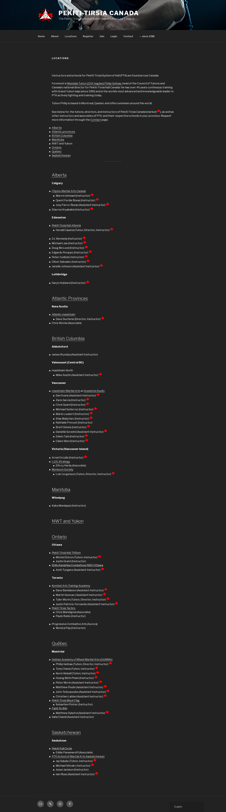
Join (102, 36)
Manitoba (58, 139)
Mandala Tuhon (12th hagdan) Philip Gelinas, (94, 83)
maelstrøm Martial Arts (66, 390)
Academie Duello (94, 390)
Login (114, 36)
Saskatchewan (61, 155)
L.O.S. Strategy (61, 461)
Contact (128, 36)
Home (41, 36)
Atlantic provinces (63, 131)
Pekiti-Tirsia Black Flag (66, 700)
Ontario (57, 147)
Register (88, 36)
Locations (71, 36)
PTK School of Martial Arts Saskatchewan (78, 756)
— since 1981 (147, 36)
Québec (57, 151)
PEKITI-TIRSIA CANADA (99, 13)
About (55, 36)
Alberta (57, 127)
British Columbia (62, 135)
